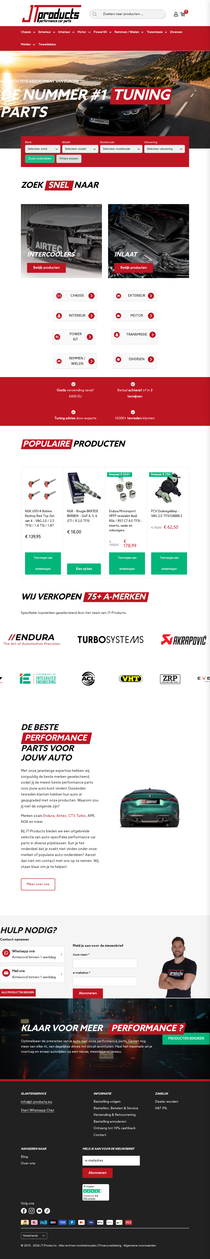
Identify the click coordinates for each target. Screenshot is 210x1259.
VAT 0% (161, 1108)
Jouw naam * (81, 955)
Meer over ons (38, 884)
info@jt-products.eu (36, 1102)
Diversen (176, 32)
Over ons (28, 1163)
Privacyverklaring (110, 1245)
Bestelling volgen (107, 1102)
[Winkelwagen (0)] (182, 14)
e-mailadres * (81, 973)
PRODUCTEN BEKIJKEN (186, 1039)
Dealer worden (166, 1102)
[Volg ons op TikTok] (47, 1211)
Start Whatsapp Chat (37, 1110)
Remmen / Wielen (127, 32)
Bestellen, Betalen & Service (116, 1108)
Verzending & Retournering (115, 1115)
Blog (24, 1157)
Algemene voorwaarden (139, 1245)
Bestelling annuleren (110, 1122)
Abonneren (88, 993)
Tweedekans (47, 44)
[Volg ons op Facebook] (24, 1211)
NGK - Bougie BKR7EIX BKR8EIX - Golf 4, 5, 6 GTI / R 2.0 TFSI (82, 516)
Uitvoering (150, 142)
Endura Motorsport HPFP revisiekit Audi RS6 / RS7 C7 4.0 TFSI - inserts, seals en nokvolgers (125, 521)
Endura (49, 816)
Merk (28, 142)
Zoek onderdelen (39, 158)
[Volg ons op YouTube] (39, 1211)
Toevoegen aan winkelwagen (43, 563)
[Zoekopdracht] (95, 14)
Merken (26, 44)
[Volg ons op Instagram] (31, 1211)
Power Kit (100, 32)
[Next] (189, 522)
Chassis (26, 32)
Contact (100, 1135)
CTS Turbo (77, 816)
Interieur (64, 32)
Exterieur (45, 32)
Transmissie (155, 32)
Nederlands (30, 1235)
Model (66, 142)
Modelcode (107, 142)
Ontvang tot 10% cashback (115, 1128)
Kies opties (84, 569)
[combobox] (133, 14)
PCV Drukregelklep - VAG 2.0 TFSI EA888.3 (166, 514)
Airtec (61, 816)
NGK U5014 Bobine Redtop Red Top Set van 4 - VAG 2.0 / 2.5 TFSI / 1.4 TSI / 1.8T (40, 519)
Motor (82, 32)
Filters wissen (69, 158)
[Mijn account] (176, 14)
